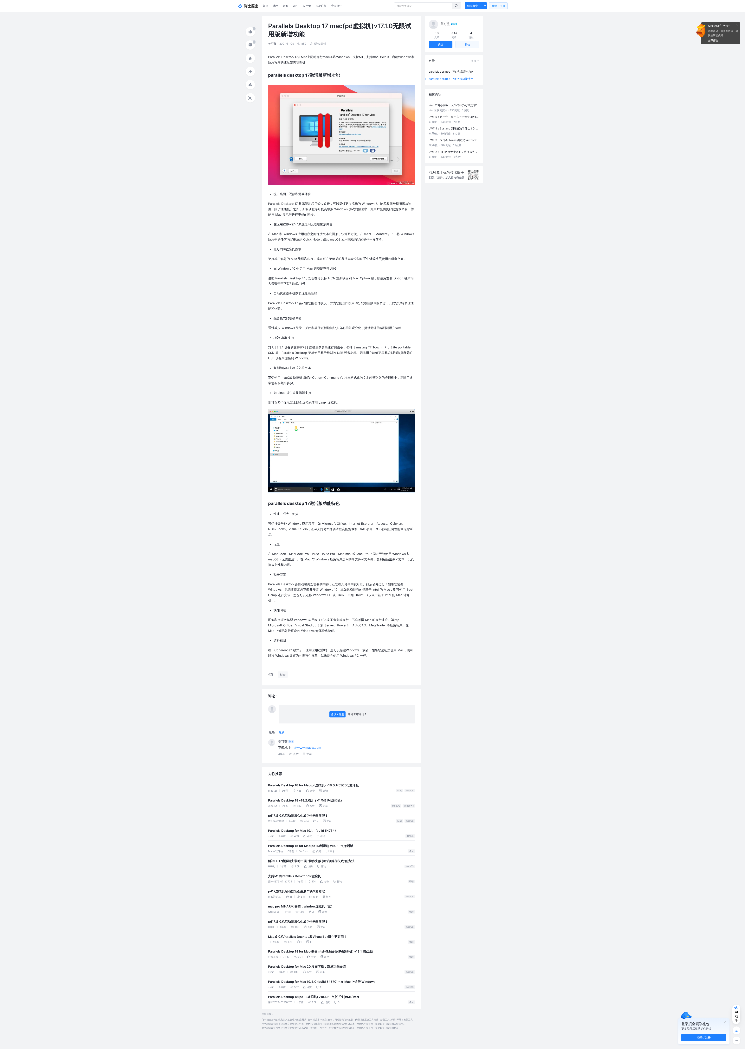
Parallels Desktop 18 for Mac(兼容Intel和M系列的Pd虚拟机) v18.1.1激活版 (320, 951)
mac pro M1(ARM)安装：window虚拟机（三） (301, 906)
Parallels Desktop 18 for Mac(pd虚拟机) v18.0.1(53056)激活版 (313, 785)
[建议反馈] (736, 1030)
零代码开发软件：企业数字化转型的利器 (283, 1023)
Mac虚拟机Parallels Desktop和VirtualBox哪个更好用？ (307, 937)
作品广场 (321, 5)
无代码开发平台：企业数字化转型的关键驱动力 (381, 1023)
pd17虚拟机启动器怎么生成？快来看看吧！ (298, 815)
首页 (265, 5)
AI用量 (307, 5)
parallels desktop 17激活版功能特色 (451, 78)
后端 (411, 881)
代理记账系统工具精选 (366, 1019)
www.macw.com (309, 747)
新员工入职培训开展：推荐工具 (396, 1019)
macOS (410, 790)
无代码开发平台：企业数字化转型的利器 (377, 1027)
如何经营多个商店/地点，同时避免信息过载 (330, 1019)
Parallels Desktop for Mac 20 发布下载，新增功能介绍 (307, 966)
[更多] (736, 1040)
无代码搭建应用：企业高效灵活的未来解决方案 (330, 1023)
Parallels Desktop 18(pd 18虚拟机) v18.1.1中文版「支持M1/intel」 (315, 997)
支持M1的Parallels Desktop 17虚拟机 (294, 876)
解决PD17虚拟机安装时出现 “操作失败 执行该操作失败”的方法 (311, 861)
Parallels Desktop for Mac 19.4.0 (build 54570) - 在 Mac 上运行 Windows (321, 982)
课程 (285, 5)
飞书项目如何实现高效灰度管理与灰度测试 (284, 1019)
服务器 (410, 836)
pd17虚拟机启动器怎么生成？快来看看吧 (296, 891)
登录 (498, 5)
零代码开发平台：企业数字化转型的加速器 (332, 1027)
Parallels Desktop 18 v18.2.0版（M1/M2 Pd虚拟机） (306, 800)
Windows (409, 805)
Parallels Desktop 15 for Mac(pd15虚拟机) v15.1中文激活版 (310, 846)
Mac (399, 790)
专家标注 (336, 5)
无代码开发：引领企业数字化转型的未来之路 (285, 1027)
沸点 (275, 5)
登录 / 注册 (337, 714)
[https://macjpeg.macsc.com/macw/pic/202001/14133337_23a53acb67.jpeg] (341, 491)
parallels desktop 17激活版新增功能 (451, 71)
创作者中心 (474, 5)
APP (295, 5)
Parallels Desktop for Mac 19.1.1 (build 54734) (302, 831)
